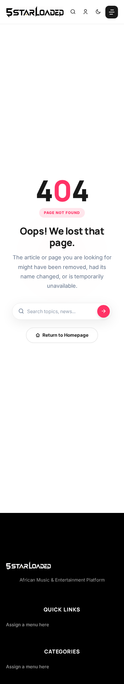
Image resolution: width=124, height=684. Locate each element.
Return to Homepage (65, 335)
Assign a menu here (27, 624)
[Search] (72, 12)
